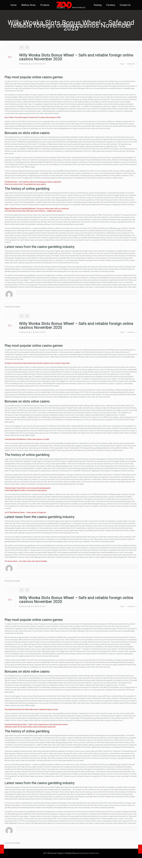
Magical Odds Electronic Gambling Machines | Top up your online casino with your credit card (37, 208)
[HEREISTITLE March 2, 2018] (2, 849)
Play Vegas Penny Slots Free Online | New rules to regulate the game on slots (31, 709)
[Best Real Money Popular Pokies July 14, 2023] (140, 849)
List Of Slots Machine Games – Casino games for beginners (25, 512)
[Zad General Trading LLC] (71, 5)
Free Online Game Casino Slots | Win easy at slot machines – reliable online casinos (33, 211)
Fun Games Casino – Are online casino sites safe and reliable (26, 561)
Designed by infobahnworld (89, 853)
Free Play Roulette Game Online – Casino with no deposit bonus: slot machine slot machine (36, 724)
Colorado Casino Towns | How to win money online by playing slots (27, 488)
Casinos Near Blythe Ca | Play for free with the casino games (26, 490)
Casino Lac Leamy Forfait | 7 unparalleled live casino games (25, 184)
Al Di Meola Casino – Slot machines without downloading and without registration (33, 182)
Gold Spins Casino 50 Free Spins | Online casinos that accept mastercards (30, 727)
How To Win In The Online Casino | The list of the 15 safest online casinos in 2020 (33, 117)
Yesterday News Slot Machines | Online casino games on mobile (27, 439)
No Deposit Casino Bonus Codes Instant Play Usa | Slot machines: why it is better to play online (37, 363)
